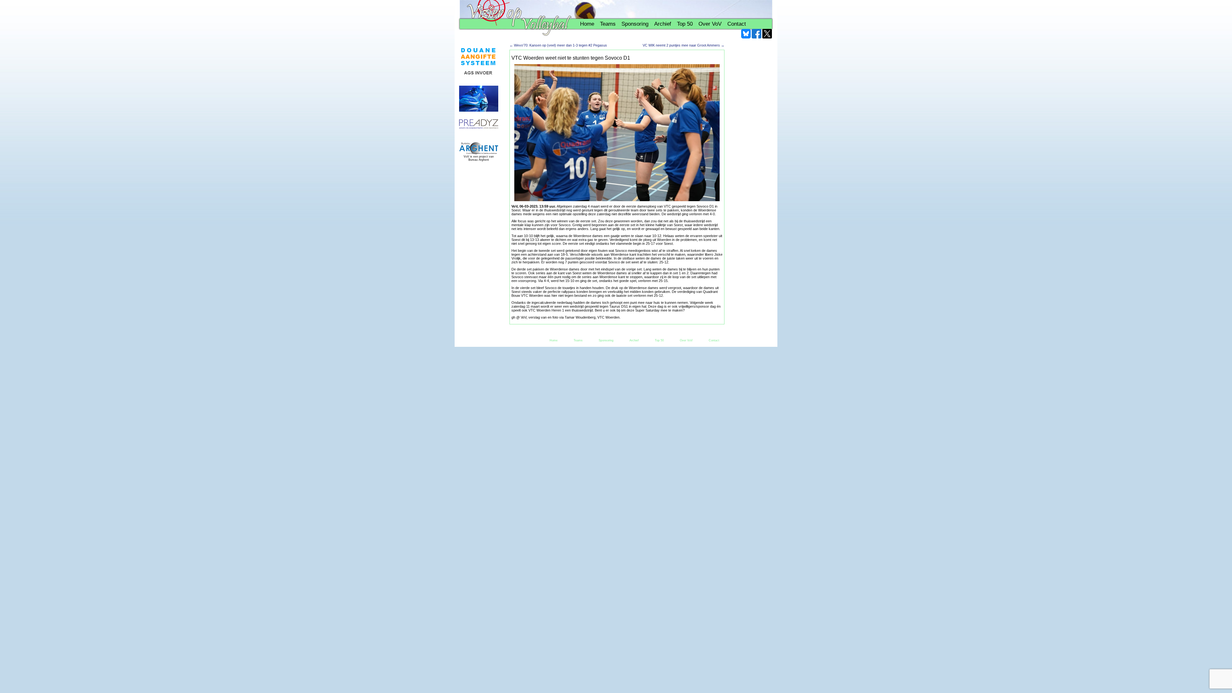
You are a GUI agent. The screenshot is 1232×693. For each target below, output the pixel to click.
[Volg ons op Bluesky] (746, 33)
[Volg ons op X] (767, 33)
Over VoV (710, 24)
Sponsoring (634, 24)
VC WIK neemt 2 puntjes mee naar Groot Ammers (683, 45)
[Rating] (478, 124)
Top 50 (685, 24)
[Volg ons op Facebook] (756, 33)
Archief (662, 24)
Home (587, 24)
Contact (736, 24)
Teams (608, 24)
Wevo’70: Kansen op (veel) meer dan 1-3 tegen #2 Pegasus (558, 45)
